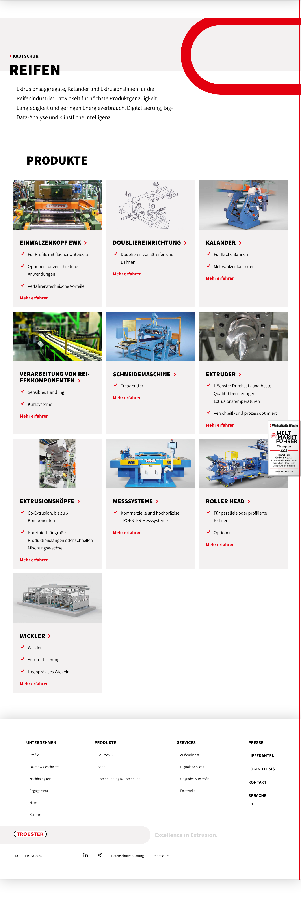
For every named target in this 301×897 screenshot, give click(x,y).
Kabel (102, 767)
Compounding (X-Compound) (120, 778)
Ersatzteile (187, 790)
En (250, 803)
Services (186, 742)
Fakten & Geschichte (44, 767)
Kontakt (257, 782)
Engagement (39, 790)
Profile (34, 755)
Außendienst (189, 755)
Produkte (105, 742)
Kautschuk (105, 755)
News (33, 802)
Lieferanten (261, 756)
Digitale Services (192, 767)
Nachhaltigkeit (40, 778)
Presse (255, 742)
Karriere (35, 814)
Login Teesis (261, 769)
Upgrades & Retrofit (194, 778)
